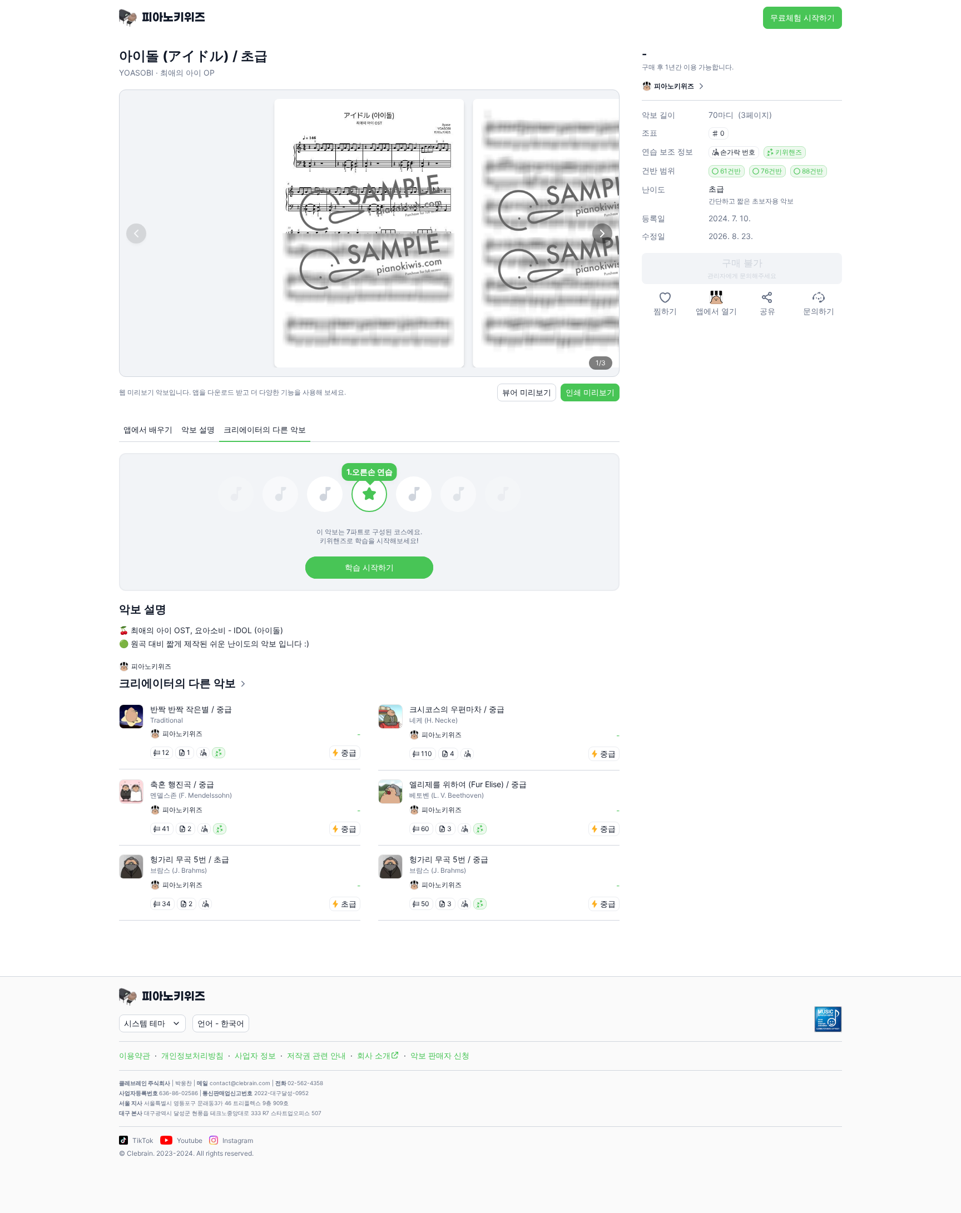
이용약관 (134, 1055)
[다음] (602, 233)
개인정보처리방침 (192, 1055)
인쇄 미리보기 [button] (590, 392)
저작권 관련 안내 (316, 1055)
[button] (742, 268)
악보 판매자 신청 (439, 1055)
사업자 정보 (255, 1055)
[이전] (136, 233)
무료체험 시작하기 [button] (802, 17)
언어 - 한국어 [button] (220, 1023)
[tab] (148, 430)
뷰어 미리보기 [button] (526, 392)
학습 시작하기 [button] (369, 567)
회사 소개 (373, 1055)
